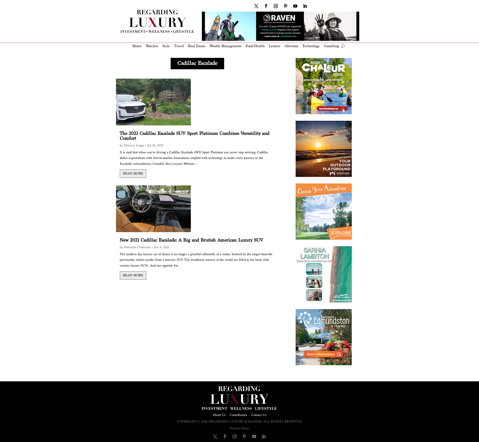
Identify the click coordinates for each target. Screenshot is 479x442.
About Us (219, 414)
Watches (152, 46)
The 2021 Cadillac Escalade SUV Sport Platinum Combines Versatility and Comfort (194, 135)
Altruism (291, 46)
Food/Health (255, 46)
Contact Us (258, 414)
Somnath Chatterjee (137, 247)
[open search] (343, 46)
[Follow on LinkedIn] (305, 6)
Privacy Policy (239, 428)
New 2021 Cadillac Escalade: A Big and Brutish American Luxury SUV (191, 240)
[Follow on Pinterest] (285, 6)
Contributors (238, 414)
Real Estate (196, 46)
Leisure (274, 46)
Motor (137, 46)
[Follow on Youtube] (295, 6)
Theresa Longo (134, 145)
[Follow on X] (256, 6)
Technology (311, 46)
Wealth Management (225, 46)
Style (166, 46)
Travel (179, 46)
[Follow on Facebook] (266, 6)
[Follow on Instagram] (276, 6)
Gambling (331, 46)
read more (133, 173)
